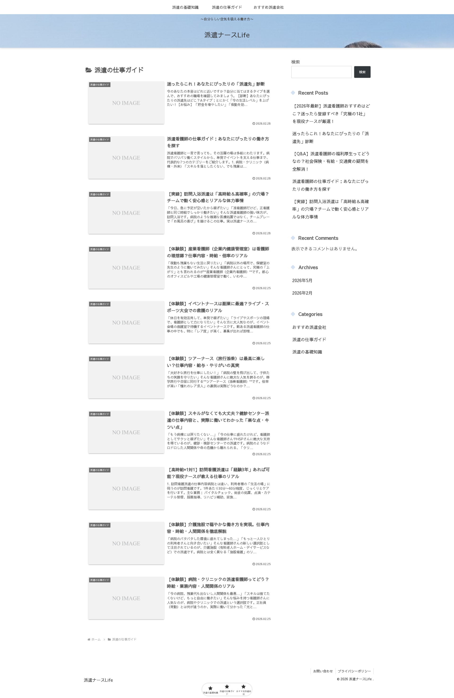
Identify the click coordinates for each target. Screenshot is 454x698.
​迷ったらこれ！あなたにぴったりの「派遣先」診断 (330, 137)
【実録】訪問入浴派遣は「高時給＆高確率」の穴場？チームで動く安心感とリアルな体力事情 (330, 209)
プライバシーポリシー (354, 671)
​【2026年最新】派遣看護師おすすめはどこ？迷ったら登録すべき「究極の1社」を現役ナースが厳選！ (331, 113)
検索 (295, 62)
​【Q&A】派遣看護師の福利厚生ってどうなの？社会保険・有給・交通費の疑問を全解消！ (331, 161)
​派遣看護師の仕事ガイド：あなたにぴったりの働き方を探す (330, 185)
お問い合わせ (323, 671)
